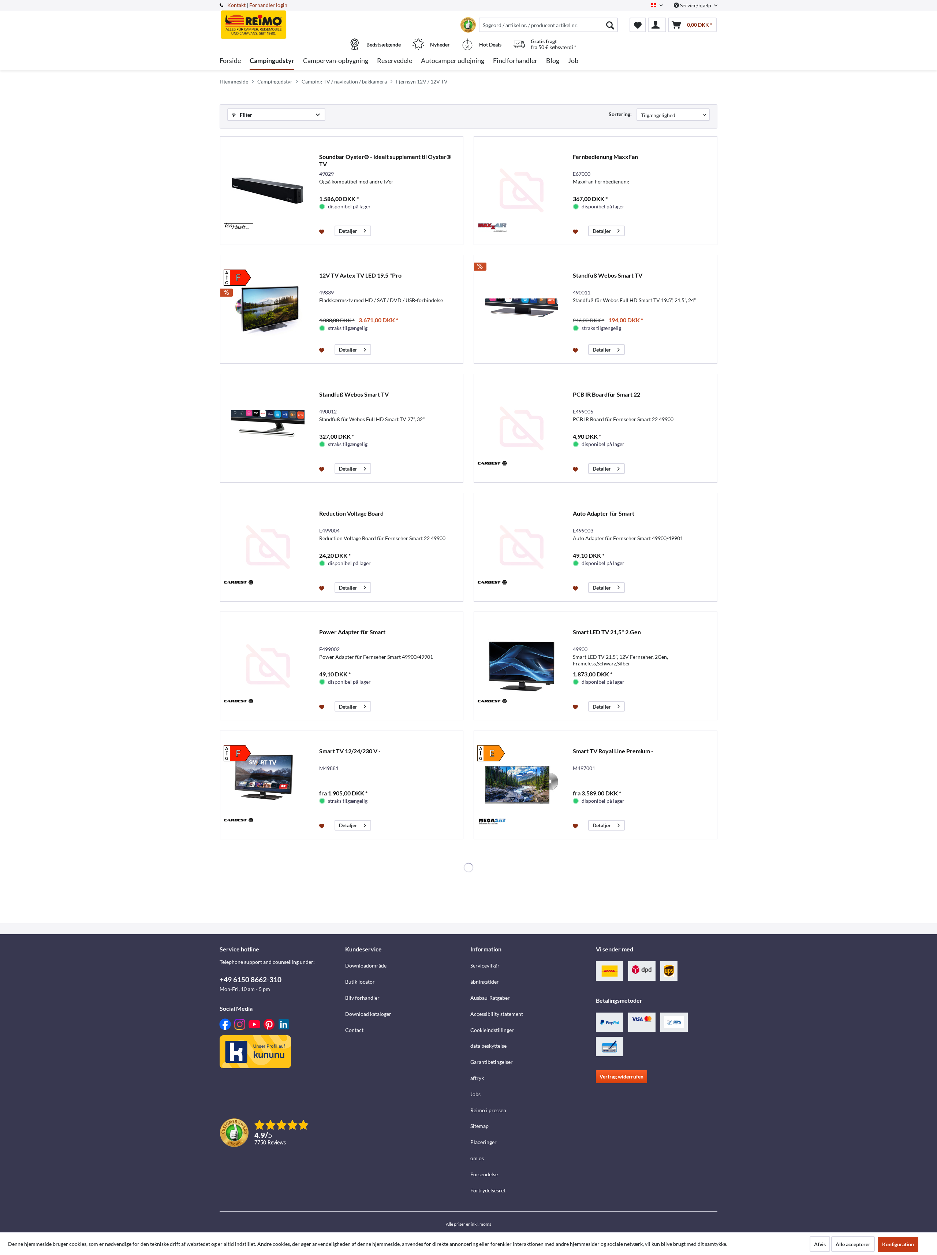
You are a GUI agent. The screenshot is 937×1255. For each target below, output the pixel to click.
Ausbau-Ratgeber (490, 998)
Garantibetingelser (491, 1062)
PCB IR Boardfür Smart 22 (606, 394)
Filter (245, 115)
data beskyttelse (488, 1046)
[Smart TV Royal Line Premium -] (521, 785)
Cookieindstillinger (492, 1030)
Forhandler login (268, 5)
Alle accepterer (853, 1244)
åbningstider (484, 982)
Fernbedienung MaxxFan (605, 156)
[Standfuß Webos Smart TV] (521, 309)
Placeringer (483, 1142)
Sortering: (620, 114)
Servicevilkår (485, 965)
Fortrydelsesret (487, 1190)
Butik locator (360, 982)
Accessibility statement (496, 1014)
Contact (354, 1030)
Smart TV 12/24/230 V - (350, 750)
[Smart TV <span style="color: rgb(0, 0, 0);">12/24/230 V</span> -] (268, 785)
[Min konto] (657, 25)
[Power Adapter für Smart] (268, 666)
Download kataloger (368, 1014)
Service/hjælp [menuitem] (695, 5)
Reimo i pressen (488, 1110)
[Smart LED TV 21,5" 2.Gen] (521, 666)
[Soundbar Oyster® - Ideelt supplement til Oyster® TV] (268, 190)
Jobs (475, 1094)
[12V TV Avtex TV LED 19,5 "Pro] (268, 309)
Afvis (820, 1244)
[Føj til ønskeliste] (322, 231)
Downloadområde (366, 965)
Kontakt (236, 5)
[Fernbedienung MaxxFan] (521, 190)
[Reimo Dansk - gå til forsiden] (281, 21)
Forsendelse (484, 1174)
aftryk (477, 1078)
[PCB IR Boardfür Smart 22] (521, 428)
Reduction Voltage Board (351, 513)
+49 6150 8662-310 (250, 979)
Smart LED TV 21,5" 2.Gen (607, 631)
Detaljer (348, 231)
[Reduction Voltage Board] (268, 547)
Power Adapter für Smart (352, 631)
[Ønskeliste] (638, 25)
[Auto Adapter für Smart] (521, 547)
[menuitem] (548, 25)
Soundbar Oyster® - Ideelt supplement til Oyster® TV (385, 160)
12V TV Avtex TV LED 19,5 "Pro (360, 275)
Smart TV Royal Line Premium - (613, 750)
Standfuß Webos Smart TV (607, 275)
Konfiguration (898, 1244)
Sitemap (479, 1126)
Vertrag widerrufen (621, 1076)
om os (477, 1158)
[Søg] (610, 25)
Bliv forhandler (362, 998)
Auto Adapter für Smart (603, 513)
